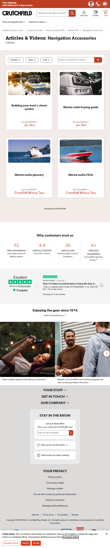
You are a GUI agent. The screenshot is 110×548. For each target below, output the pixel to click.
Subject (14, 60)
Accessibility (62, 515)
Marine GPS (73, 30)
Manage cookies (55, 489)
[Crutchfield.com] (17, 13)
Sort (45, 60)
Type (30, 60)
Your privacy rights (55, 483)
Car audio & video (35, 30)
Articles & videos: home (12, 30)
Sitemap (74, 515)
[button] (106, 353)
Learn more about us (54, 315)
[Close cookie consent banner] (106, 534)
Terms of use (48, 515)
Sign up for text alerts (53, 445)
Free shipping (17, 4)
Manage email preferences (55, 506)
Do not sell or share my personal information (55, 494)
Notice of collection (55, 500)
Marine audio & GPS (55, 30)
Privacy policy (55, 477)
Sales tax (35, 515)
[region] (55, 353)
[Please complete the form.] (98, 60)
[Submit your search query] (72, 13)
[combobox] (56, 13)
